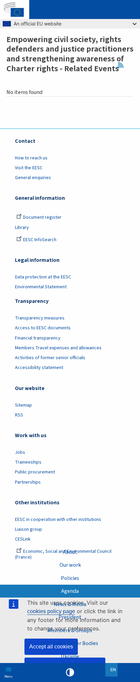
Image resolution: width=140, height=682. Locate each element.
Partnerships (28, 482)
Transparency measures (40, 318)
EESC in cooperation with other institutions (58, 519)
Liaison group (28, 529)
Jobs (20, 452)
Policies (70, 578)
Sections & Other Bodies (70, 643)
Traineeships (28, 462)
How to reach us (31, 158)
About (70, 552)
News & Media (70, 604)
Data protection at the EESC (43, 277)
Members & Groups (70, 630)
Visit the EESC (28, 167)
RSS (122, 65)
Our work (70, 565)
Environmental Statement (41, 287)
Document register (42, 217)
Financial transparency (37, 338)
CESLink (23, 539)
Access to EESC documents (43, 328)
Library (22, 227)
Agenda (70, 591)
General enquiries (33, 177)
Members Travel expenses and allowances (58, 348)
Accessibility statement (39, 367)
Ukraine (70, 656)
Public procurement (35, 472)
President (70, 617)
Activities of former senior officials (50, 357)
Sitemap (23, 405)
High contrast (70, 672)
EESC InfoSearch (39, 239)
